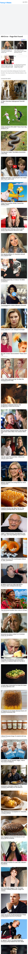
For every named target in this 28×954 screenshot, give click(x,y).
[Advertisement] (14, 19)
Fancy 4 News (5, 2)
